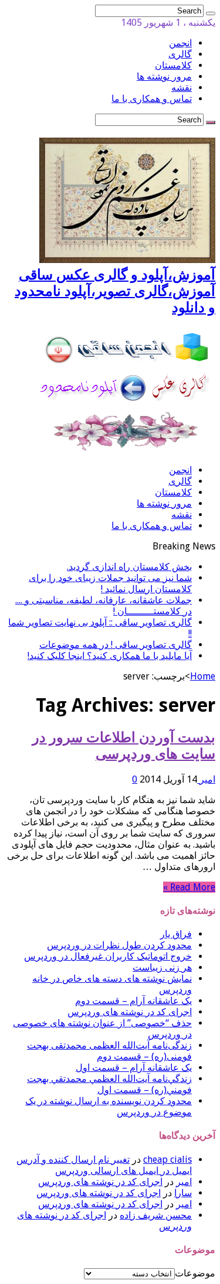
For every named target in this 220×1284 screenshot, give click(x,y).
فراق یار (176, 934)
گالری (180, 54)
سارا (183, 1192)
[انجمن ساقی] (127, 449)
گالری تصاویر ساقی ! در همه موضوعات (115, 644)
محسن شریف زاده (156, 1215)
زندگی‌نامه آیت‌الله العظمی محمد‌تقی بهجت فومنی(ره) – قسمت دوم (109, 1051)
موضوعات (195, 1273)
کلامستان (173, 65)
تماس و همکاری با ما (151, 98)
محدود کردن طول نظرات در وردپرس (119, 945)
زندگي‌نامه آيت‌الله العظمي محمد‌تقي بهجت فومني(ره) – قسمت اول (109, 1084)
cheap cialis (167, 1159)
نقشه (181, 87)
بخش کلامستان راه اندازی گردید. (129, 566)
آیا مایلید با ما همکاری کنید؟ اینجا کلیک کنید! (110, 655)
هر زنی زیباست (162, 967)
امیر (206, 779)
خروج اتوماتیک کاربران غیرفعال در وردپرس (108, 956)
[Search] (210, 13)
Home (202, 676)
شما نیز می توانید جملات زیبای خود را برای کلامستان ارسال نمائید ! (110, 583)
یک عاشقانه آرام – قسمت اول (134, 1067)
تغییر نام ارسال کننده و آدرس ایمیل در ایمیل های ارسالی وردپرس (104, 1165)
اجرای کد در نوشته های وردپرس (129, 1011)
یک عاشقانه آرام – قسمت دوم (133, 1000)
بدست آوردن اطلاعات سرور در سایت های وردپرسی (123, 745)
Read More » (189, 887)
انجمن (180, 43)
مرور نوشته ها (164, 76)
